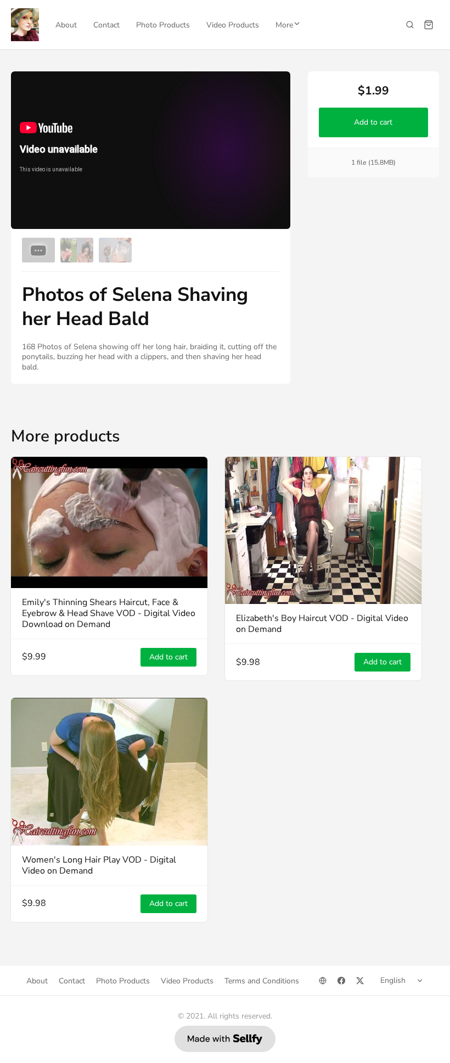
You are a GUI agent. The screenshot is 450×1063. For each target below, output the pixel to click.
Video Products (232, 25)
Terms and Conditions (261, 981)
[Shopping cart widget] (429, 25)
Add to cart (374, 122)
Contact (106, 25)
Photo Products (163, 25)
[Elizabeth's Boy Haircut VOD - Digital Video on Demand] (323, 531)
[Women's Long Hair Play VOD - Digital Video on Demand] (109, 772)
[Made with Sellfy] (225, 1039)
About (66, 25)
